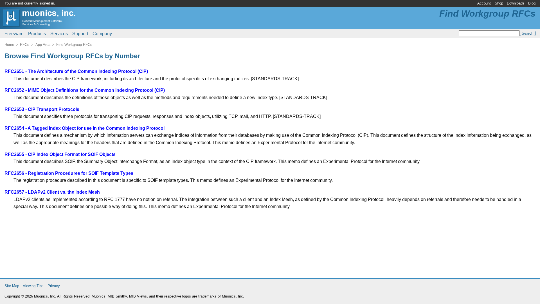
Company (102, 33)
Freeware (14, 33)
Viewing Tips (33, 286)
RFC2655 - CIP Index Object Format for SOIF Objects (60, 154)
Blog (532, 3)
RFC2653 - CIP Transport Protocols (41, 109)
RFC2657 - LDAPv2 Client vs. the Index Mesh (52, 192)
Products (37, 33)
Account (484, 3)
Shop (499, 3)
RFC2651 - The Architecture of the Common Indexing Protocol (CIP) (76, 71)
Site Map (11, 286)
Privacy (54, 286)
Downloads (516, 3)
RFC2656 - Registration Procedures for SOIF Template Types (68, 173)
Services (59, 33)
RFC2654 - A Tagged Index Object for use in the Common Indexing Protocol (84, 128)
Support (80, 33)
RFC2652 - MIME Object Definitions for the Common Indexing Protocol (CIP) (84, 90)
